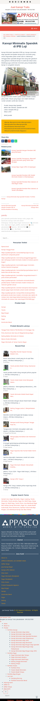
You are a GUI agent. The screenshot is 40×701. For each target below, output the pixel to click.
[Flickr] (27, 2)
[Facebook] (9, 2)
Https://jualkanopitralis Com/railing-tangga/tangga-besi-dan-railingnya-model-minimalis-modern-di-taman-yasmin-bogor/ (20, 260)
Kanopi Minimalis (14, 505)
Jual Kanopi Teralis (8, 610)
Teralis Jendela (12, 501)
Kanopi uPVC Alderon (8, 570)
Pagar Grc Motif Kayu (24, 501)
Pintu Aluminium (14, 507)
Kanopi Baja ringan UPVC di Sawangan (24, 167)
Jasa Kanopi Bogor (7, 567)
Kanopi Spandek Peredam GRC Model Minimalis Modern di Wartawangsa (23, 176)
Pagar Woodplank (6, 579)
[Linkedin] (21, 2)
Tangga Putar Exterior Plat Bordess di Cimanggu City (17, 330)
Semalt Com (5, 499)
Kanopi (3, 307)
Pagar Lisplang (25, 499)
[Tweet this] (6, 141)
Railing (3, 316)
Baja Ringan (5, 313)
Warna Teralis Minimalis (8, 339)
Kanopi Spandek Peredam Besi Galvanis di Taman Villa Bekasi (25, 189)
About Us (4, 558)
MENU (35, 28)
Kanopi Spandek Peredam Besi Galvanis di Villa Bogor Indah (25, 182)
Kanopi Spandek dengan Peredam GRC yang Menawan (24, 151)
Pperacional (5, 246)
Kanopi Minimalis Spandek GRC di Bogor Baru (30, 205)
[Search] (6, 692)
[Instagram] (18, 2)
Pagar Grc (24, 505)
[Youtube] (24, 2)
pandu (4, 215)
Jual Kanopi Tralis (20, 7)
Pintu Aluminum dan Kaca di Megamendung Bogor (17, 333)
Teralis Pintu (19, 503)
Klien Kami (4, 573)
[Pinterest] (15, 2)
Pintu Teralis (5, 582)
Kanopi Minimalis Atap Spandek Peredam (18, 197)
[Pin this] (9, 141)
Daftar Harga (5, 564)
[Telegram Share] (12, 141)
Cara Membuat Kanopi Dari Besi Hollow (19, 509)
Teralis (3, 310)
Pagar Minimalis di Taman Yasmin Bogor (14, 342)
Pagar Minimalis (15, 499)
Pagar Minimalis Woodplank (10, 576)
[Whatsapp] (15, 141)
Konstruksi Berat (6, 322)
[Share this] (2, 141)
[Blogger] (30, 2)
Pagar (3, 319)
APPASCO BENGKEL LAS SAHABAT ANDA (13, 561)
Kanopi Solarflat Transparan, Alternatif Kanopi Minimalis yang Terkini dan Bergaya (24, 160)
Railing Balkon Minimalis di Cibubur (12, 336)
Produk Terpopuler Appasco (10, 585)
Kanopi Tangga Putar (8, 250)
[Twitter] (12, 2)
